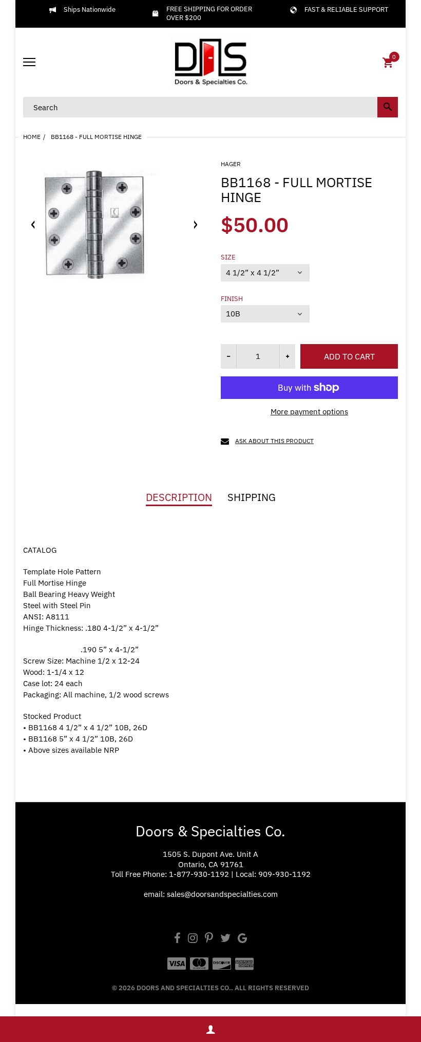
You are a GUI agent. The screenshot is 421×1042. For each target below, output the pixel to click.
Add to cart (349, 356)
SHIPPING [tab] (251, 497)
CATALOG (39, 550)
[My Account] (210, 1029)
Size (228, 257)
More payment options (309, 411)
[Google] (242, 939)
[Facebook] (177, 939)
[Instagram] (193, 939)
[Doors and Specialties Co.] (210, 62)
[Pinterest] (209, 939)
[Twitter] (225, 939)
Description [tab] (179, 497)
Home (32, 137)
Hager (231, 164)
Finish (232, 299)
